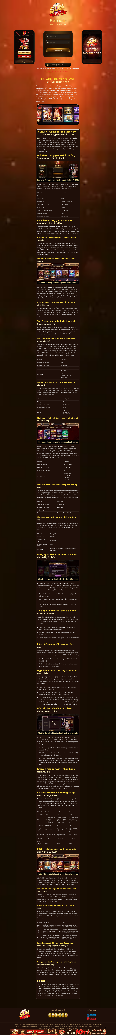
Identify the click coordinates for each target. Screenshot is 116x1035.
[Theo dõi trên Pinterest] (53, 1015)
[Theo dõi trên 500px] (62, 1015)
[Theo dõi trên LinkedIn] (56, 1015)
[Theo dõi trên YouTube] (59, 1015)
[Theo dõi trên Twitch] (66, 1015)
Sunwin (39, 138)
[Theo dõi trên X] (49, 1015)
